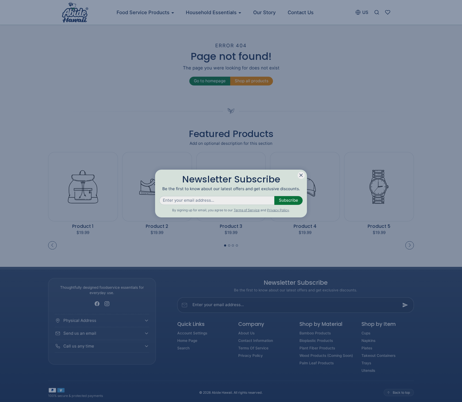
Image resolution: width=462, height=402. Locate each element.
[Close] (301, 175)
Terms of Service (247, 210)
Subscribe (288, 200)
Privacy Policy (278, 210)
